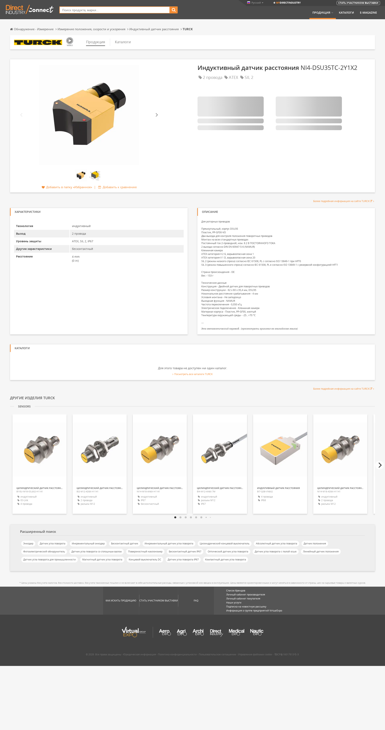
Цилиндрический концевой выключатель (224, 543)
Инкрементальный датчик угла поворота (169, 543)
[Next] (156, 115)
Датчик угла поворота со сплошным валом (96, 551)
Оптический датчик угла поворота (228, 551)
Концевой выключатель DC (145, 559)
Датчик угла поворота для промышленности (49, 559)
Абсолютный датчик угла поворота (276, 543)
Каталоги (346, 12)
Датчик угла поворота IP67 (183, 559)
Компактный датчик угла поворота (225, 559)
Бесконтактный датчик (124, 543)
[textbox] (114, 9)
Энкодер (28, 543)
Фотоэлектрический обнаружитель (44, 551)
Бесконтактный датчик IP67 (185, 551)
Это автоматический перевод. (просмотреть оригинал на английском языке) (249, 328)
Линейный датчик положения (321, 551)
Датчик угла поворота (52, 543)
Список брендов (235, 590)
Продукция (321, 12)
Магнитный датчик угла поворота (102, 559)
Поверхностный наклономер (145, 551)
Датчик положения (315, 543)
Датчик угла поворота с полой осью (276, 551)
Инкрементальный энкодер (88, 543)
